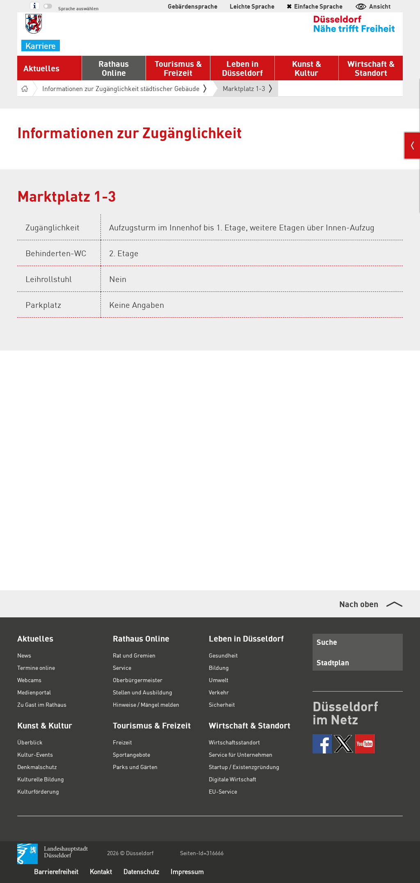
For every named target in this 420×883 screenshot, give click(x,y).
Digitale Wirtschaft (232, 779)
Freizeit (122, 742)
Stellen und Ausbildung (142, 692)
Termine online (36, 667)
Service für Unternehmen (240, 754)
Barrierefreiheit (56, 871)
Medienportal (34, 692)
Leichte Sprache (252, 6)
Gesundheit (223, 655)
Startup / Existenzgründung (244, 766)
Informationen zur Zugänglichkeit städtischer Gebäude (120, 88)
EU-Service (223, 791)
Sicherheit (222, 704)
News (24, 655)
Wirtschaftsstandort (234, 742)
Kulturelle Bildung (40, 779)
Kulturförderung (38, 791)
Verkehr (219, 692)
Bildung (219, 667)
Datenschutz (141, 871)
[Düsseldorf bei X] (343, 743)
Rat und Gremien (134, 655)
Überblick (30, 742)
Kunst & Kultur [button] (306, 68)
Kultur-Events (35, 754)
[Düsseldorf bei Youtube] (364, 743)
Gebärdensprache (192, 6)
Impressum (187, 871)
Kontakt (101, 871)
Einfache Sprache (314, 6)
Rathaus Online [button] (113, 68)
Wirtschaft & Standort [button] (371, 68)
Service (122, 667)
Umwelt (218, 679)
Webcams (29, 679)
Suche (327, 641)
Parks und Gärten (135, 766)
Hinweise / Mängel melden (146, 704)
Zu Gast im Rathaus (41, 704)
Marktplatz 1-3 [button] (244, 90)
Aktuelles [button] (41, 68)
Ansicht (379, 6)
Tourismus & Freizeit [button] (178, 68)
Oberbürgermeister (137, 679)
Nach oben (358, 604)
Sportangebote (131, 754)
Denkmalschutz (37, 766)
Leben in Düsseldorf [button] (242, 68)
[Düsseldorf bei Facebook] (322, 743)
